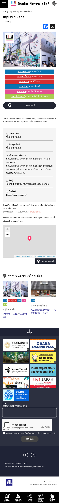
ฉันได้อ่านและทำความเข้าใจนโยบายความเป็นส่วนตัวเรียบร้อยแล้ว (31, 433)
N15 (5, 304)
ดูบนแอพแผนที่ (48, 261)
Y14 (5, 300)
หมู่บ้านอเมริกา (9, 309)
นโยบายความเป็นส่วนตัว (24, 467)
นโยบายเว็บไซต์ (9, 467)
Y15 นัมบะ (24, 87)
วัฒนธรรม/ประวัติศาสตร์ (40, 310)
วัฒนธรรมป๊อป (25, 11)
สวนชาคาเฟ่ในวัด (39, 306)
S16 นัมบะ (21, 91)
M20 (14, 300)
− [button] (7, 234)
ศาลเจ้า (45, 313)
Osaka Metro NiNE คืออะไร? (13, 463)
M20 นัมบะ (24, 81)
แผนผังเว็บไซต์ (39, 467)
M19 (10, 300)
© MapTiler (26, 256)
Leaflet (17, 256)
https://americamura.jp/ (16, 195)
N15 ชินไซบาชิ (18, 97)
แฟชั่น (15, 11)
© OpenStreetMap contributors (43, 256)
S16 (23, 300)
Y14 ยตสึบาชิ (24, 72)
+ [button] (7, 229)
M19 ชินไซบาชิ (24, 77)
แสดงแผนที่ (29, 105)
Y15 (19, 300)
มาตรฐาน (7, 11)
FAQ (25, 463)
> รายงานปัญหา (35, 212)
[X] (52, 27)
